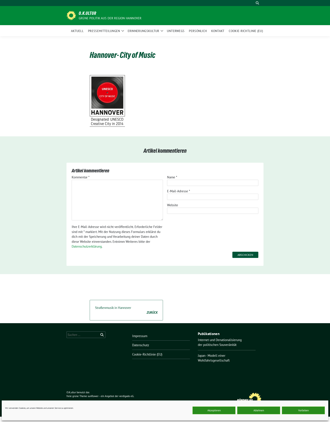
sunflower (93, 396)
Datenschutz (140, 345)
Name (172, 177)
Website (172, 205)
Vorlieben (303, 410)
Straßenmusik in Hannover (126, 310)
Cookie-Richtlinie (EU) (147, 354)
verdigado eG (126, 396)
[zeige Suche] (257, 3)
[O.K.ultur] (71, 15)
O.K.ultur (87, 13)
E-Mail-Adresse (178, 191)
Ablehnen (259, 410)
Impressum (139, 336)
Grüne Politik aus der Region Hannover (110, 18)
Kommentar (81, 177)
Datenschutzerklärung (87, 246)
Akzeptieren (214, 410)
